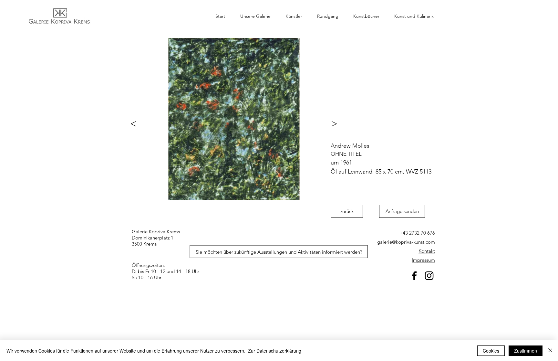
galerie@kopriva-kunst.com (406, 242)
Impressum (423, 260)
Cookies (491, 350)
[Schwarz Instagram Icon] (429, 275)
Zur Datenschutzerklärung (274, 350)
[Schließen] (550, 350)
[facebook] (414, 275)
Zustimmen (525, 350)
